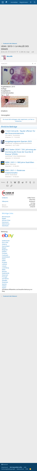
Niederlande (5, 273)
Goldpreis (5, 198)
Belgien (4, 248)
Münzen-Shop (6, 220)
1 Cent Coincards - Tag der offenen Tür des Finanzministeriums (20, 132)
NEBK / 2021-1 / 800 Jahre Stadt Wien (19, 162)
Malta (3, 269)
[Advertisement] (18, 24)
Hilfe (26, 469)
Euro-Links (5, 242)
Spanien (4, 284)
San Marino (5, 278)
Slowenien (5, 282)
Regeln (4, 218)
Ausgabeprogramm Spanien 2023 (18, 141)
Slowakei (4, 280)
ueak (32, 52)
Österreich (13, 164)
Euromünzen (16, 135)
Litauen (4, 266)
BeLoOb (5, 52)
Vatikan (4, 286)
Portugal (4, 277)
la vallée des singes (24, 52)
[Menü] (2, 2)
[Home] (6, 2)
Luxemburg (5, 268)
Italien (4, 260)
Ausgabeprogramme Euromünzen (22, 143)
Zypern (4, 288)
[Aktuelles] (31, 2)
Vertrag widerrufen (16, 467)
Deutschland (13, 175)
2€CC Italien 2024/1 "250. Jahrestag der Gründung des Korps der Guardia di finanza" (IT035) (20, 151)
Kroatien (4, 262)
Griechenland (6, 257)
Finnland (4, 253)
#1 (35, 63)
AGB (25, 467)
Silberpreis (5, 201)
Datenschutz (5, 224)
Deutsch (5, 464)
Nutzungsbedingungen (8, 469)
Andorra (4, 244)
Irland (3, 259)
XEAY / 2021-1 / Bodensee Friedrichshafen (15, 171)
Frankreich (5, 255)
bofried (7, 164)
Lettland (4, 264)
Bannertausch (6, 217)
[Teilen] (32, 64)
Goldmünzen (6, 241)
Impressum (5, 222)
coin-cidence (8, 135)
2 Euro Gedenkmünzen (19, 156)
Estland (4, 251)
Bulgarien (5, 250)
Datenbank (5, 226)
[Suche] (35, 2)
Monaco (4, 271)
